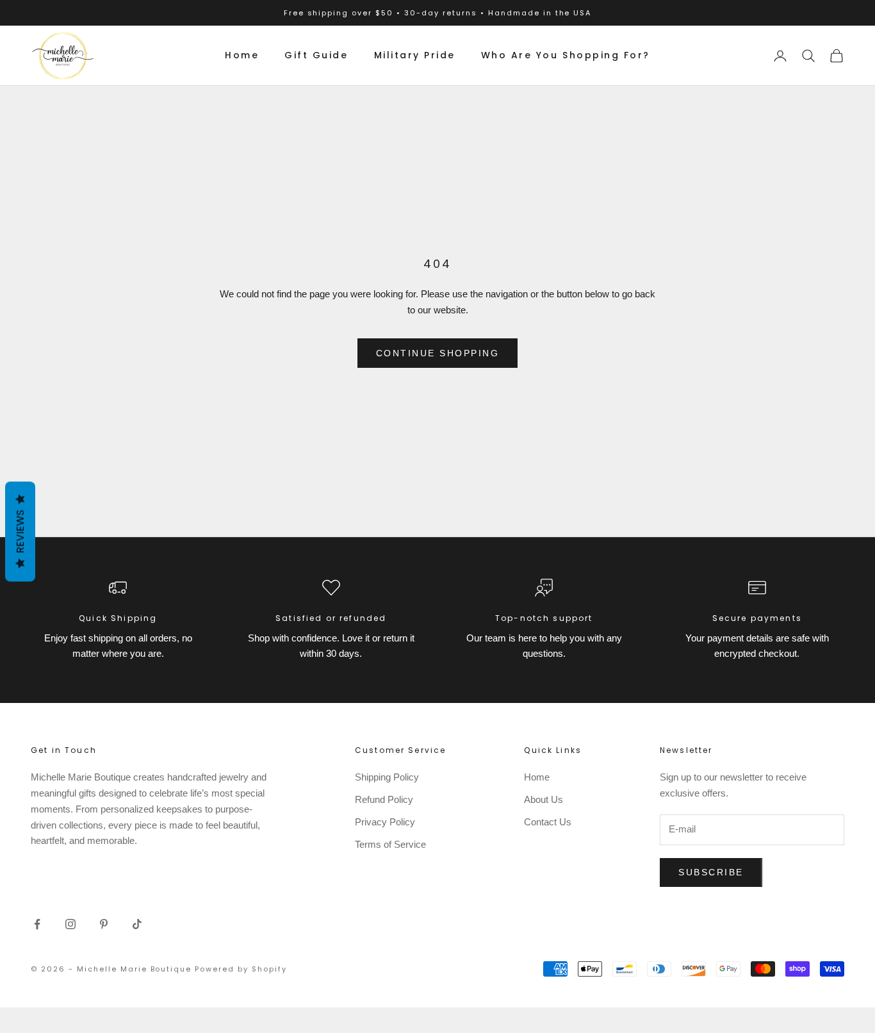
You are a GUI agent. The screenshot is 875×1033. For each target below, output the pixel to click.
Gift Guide (316, 55)
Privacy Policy (385, 821)
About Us (543, 799)
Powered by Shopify (241, 969)
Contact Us (547, 821)
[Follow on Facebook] (37, 924)
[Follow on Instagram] (70, 924)
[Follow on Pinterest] (103, 924)
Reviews (20, 532)
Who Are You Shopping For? (565, 55)
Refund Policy (384, 799)
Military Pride (414, 55)
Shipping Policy (387, 777)
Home (242, 55)
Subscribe (711, 872)
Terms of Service (390, 844)
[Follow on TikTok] (137, 924)
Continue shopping (438, 353)
